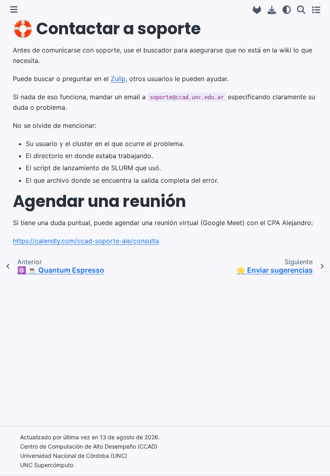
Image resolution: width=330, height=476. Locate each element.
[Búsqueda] (301, 10)
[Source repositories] (257, 10)
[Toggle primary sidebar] (13, 9)
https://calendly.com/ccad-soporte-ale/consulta (86, 241)
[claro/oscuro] (286, 10)
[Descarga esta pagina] (271, 10)
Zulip (118, 79)
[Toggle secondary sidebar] (316, 10)
